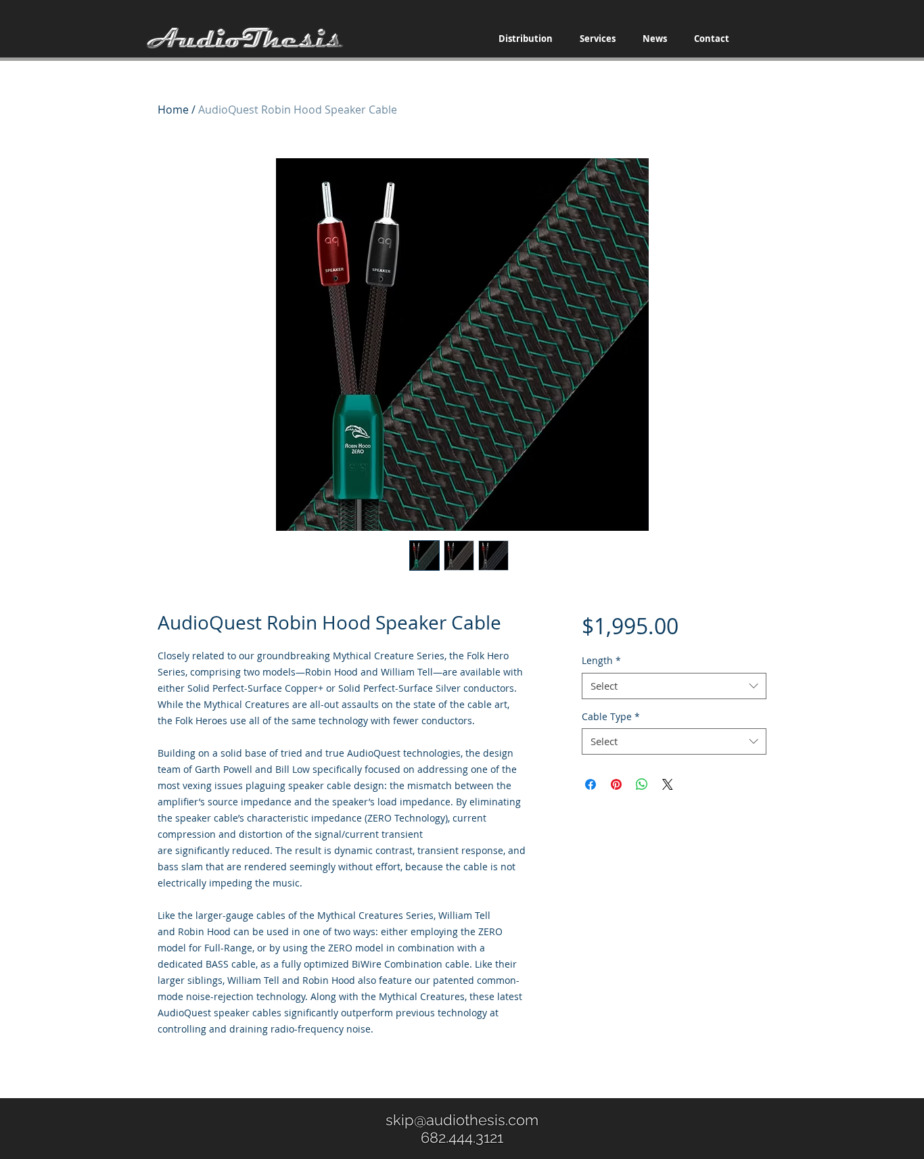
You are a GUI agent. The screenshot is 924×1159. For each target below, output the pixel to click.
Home (173, 109)
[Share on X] (668, 784)
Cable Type (611, 716)
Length (601, 660)
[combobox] (674, 686)
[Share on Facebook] (590, 784)
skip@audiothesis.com (462, 1120)
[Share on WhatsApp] (642, 784)
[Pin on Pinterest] (616, 784)
